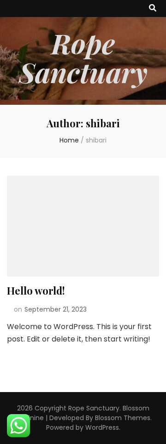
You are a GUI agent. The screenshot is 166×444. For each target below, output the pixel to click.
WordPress (102, 427)
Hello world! (36, 290)
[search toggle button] (152, 8)
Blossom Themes (122, 417)
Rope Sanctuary (83, 57)
